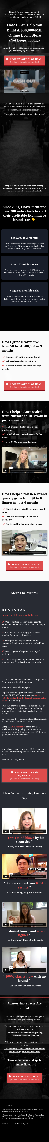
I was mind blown (21, 838)
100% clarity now (19, 976)
